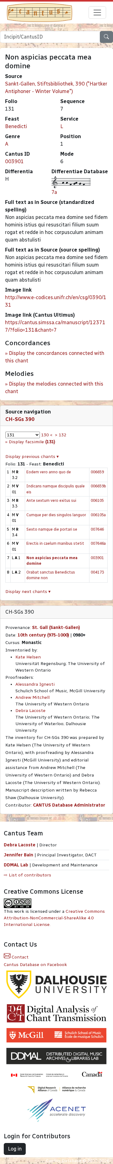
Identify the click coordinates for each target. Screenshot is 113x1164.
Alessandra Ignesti (35, 684)
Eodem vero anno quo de (48, 472)
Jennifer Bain (19, 855)
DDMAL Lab (16, 865)
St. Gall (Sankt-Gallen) (56, 627)
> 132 (60, 435)
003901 (14, 161)
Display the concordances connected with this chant (54, 357)
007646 (97, 529)
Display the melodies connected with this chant (54, 387)
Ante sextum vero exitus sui (51, 500)
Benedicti (16, 126)
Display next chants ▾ (28, 591)
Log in (15, 1149)
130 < (46, 435)
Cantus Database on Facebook (35, 964)
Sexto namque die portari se (51, 529)
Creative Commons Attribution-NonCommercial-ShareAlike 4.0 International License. (54, 918)
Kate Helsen (28, 657)
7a (54, 192)
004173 (97, 572)
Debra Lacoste (30, 710)
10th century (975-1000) (43, 635)
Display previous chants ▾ (32, 456)
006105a (98, 514)
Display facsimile (32, 441)
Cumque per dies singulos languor (56, 514)
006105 (97, 500)
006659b (98, 486)
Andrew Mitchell (32, 697)
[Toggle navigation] (97, 12)
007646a (98, 543)
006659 (97, 472)
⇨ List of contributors (27, 875)
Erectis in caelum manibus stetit (55, 543)
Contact (19, 957)
